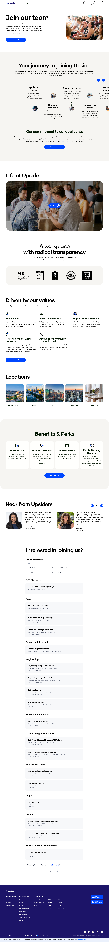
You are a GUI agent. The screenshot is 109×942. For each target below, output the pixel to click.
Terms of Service (9, 935)
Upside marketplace (24, 908)
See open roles (98, 3)
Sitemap (49, 935)
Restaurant (21, 905)
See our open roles (66, 141)
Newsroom (50, 908)
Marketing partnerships (38, 902)
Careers (50, 902)
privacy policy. (82, 939)
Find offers (8, 902)
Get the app (8, 899)
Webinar (60, 905)
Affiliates (35, 905)
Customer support (10, 905)
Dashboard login (23, 920)
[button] (92, 505)
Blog (49, 911)
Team (49, 905)
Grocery (21, 902)
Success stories (61, 908)
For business (88, 3)
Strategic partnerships (24, 917)
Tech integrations (37, 899)
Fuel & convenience (24, 899)
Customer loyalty (23, 914)
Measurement (22, 911)
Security (42, 935)
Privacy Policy (19, 935)
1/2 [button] (97, 506)
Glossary (60, 914)
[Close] (1, 939)
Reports (60, 902)
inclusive (62, 137)
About (49, 899)
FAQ (59, 911)
